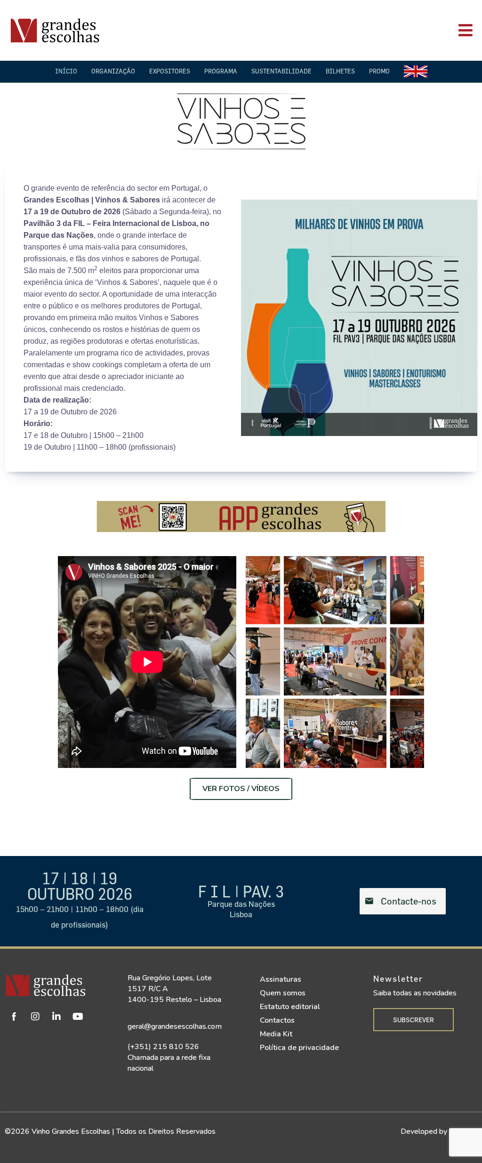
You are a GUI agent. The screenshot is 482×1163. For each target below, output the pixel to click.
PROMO (379, 71)
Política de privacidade (299, 1047)
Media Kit (276, 1034)
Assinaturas (280, 979)
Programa (220, 71)
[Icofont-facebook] (14, 1016)
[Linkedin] (56, 1016)
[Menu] (340, 30)
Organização (113, 71)
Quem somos (282, 993)
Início (66, 71)
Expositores (169, 71)
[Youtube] (77, 1016)
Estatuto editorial (290, 1006)
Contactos (277, 1020)
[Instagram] (35, 1016)
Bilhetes (340, 71)
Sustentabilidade (281, 71)
